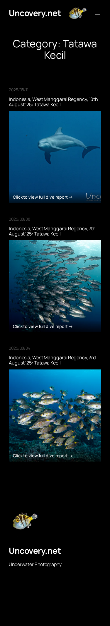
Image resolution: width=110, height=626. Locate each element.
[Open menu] (97, 13)
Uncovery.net (35, 12)
